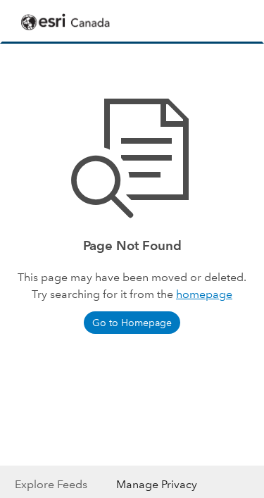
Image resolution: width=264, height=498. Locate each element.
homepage (204, 294)
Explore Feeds (51, 484)
